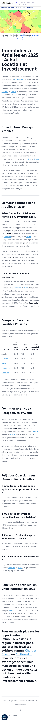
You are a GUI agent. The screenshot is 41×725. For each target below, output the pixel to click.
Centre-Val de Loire (7, 8)
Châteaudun (6, 368)
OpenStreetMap (26, 37)
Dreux (13, 92)
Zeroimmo (35, 35)
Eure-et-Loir (20, 8)
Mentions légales (32, 701)
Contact (22, 701)
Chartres (5, 92)
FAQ (15, 701)
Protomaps (20, 39)
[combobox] (25, 3)
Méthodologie (8, 701)
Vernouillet (5, 373)
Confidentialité (20, 705)
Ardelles (30, 8)
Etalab (23, 35)
